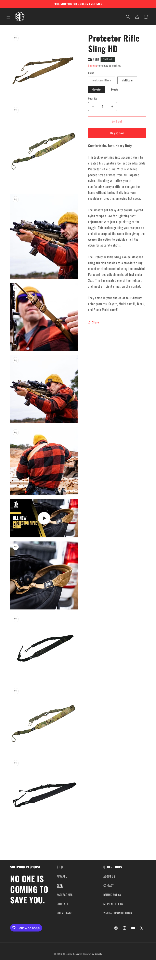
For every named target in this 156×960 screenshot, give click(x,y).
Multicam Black (103, 81)
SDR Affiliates (64, 913)
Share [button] (95, 322)
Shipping (92, 65)
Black (116, 90)
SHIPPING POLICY (113, 904)
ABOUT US (109, 876)
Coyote (98, 90)
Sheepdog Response (72, 954)
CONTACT (108, 885)
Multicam (127, 80)
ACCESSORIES (65, 894)
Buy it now (117, 133)
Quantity (92, 98)
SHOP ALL (62, 904)
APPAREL (62, 876)
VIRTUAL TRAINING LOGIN (117, 913)
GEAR (60, 885)
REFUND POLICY (112, 894)
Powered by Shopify (92, 954)
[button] (8, 16)
